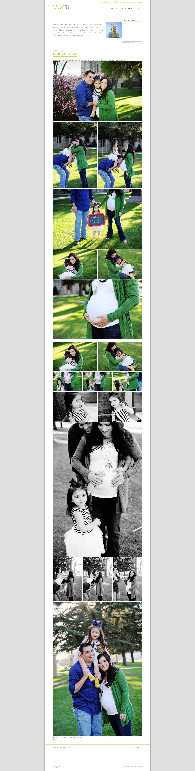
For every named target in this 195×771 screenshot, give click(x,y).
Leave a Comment (58, 747)
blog (59, 51)
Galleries (114, 8)
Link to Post (139, 747)
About (123, 8)
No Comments (69, 747)
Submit (122, 42)
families (63, 51)
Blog (130, 8)
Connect (138, 8)
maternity (68, 51)
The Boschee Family (65, 54)
